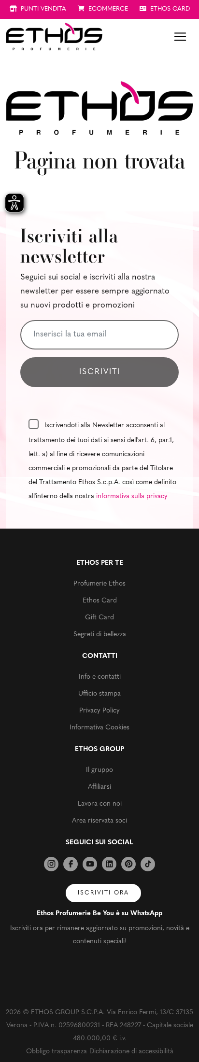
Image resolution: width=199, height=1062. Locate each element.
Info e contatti (100, 677)
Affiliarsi (99, 787)
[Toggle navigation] (180, 37)
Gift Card (99, 617)
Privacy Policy (99, 710)
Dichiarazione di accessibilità (131, 1051)
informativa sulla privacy (132, 496)
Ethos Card (100, 600)
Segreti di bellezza (99, 634)
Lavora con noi (100, 804)
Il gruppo (99, 770)
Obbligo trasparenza (56, 1051)
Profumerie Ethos (99, 583)
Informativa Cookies (99, 727)
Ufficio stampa (99, 694)
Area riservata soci (99, 820)
